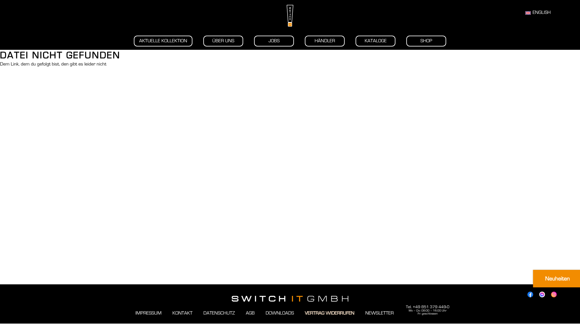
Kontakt (182, 313)
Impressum (148, 313)
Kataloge (376, 41)
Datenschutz (219, 313)
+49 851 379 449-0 (431, 307)
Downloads (280, 313)
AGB (250, 313)
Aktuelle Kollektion (163, 41)
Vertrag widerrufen (329, 313)
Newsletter (379, 313)
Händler (324, 41)
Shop (426, 41)
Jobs (274, 41)
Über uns (223, 41)
